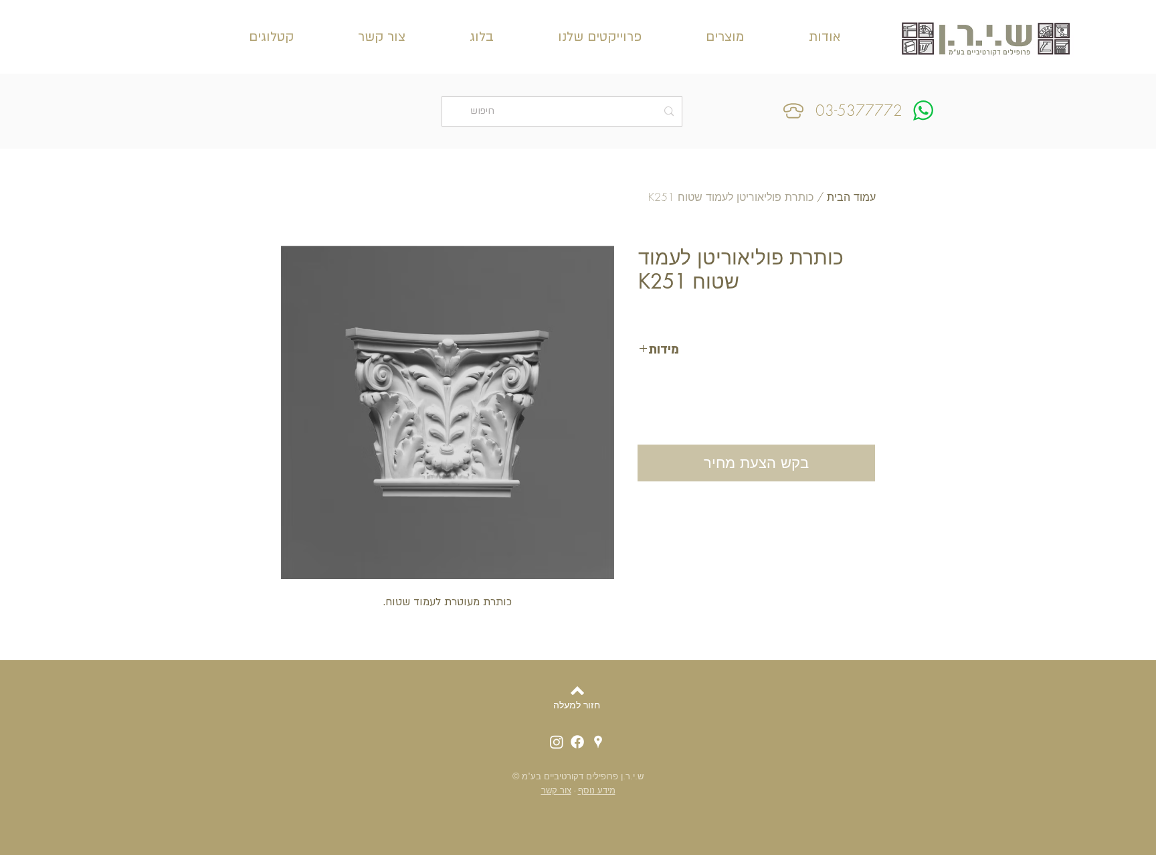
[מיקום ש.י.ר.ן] (598, 742)
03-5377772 (858, 110)
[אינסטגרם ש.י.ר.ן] (556, 742)
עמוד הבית (851, 196)
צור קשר (556, 790)
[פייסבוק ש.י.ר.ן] (577, 742)
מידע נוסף (596, 790)
